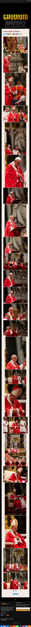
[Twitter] (5, 34)
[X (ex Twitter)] (4, 615)
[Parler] (16, 34)
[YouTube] (8, 615)
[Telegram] (19, 34)
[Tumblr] (13, 34)
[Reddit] (10, 34)
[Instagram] (15, 34)
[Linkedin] (7, 34)
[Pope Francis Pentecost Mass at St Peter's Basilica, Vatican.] (15, 45)
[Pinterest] (8, 34)
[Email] (18, 34)
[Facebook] (4, 34)
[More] (21, 34)
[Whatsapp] (12, 34)
